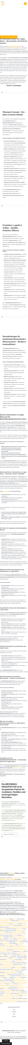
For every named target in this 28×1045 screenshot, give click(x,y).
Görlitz (14, 946)
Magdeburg (5, 967)
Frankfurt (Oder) (3, 941)
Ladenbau (12, 879)
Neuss (7, 977)
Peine (25, 982)
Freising (5, 943)
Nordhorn (2, 979)
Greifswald (18, 946)
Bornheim (22, 927)
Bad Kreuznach (12, 922)
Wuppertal (2, 1001)
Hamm (1, 949)
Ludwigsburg (13, 966)
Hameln (23, 948)
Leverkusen (5, 964)
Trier (1, 996)
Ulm (7, 996)
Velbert (13, 996)
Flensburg (20, 940)
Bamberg (6, 923)
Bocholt (11, 927)
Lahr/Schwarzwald (8, 962)
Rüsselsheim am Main (23, 987)
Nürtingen (16, 979)
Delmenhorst (2, 933)
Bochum (15, 927)
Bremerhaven (20, 928)
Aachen (4, 919)
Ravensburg (7, 985)
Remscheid (2, 987)
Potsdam (20, 983)
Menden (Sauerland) (17, 969)
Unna (10, 996)
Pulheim (24, 983)
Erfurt (23, 936)
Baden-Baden (6, 922)
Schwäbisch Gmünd (15, 991)
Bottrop (26, 927)
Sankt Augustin (7, 990)
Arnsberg (2, 920)
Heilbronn (20, 949)
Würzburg (10, 1001)
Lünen (1, 967)
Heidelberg (15, 949)
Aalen (1, 919)
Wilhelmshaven (12, 1000)
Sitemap (14, 1016)
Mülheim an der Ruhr (9, 972)
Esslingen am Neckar (21, 938)
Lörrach (24, 964)
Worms (6, 1001)
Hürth (18, 953)
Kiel (4, 957)
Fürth (8, 943)
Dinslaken (19, 933)
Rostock (5, 988)
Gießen (6, 944)
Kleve (7, 957)
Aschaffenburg (7, 920)
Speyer (4, 995)
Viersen (16, 996)
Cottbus (14, 931)
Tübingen (25, 995)
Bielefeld (23, 925)
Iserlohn (1, 954)
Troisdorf (4, 996)
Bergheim (25, 923)
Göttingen (2, 946)
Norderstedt (18, 977)
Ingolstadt (10, 954)
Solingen (24, 993)
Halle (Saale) (18, 948)
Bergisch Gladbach (4, 925)
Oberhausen (21, 979)
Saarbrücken (21, 988)
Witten (20, 1000)
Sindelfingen (7, 993)
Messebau (2, 879)
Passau (22, 982)
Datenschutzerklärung (6, 1043)
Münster (16, 972)
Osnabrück (8, 982)
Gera (23, 943)
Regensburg (20, 985)
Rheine (6, 987)
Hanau (4, 949)
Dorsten (23, 933)
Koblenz (15, 957)
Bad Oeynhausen (20, 922)
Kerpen (1, 957)
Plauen (11, 983)
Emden (1, 936)
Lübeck (24, 966)
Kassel (9, 956)
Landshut (2, 962)
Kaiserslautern (24, 954)
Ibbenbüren (22, 953)
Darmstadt (18, 931)
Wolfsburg (24, 1000)
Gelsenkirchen (12, 944)
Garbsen (19, 943)
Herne (10, 951)
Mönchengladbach (11, 970)
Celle (25, 930)
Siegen (20, 993)
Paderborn (18, 982)
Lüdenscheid (19, 966)
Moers (5, 970)
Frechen (18, 941)
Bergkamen (11, 925)
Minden (1, 970)
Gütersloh (9, 948)
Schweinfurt (7, 991)
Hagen (13, 948)
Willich (17, 1000)
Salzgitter (2, 990)
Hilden (21, 951)
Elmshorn (16, 936)
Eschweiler (11, 938)
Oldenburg (24, 980)
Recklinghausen (13, 985)
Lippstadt (11, 964)
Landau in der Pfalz (20, 961)
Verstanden (6, 1040)
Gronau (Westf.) (3, 948)
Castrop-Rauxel (20, 930)
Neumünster (7, 975)
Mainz (9, 967)
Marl (20, 967)
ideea (11, 873)
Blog (14, 1014)
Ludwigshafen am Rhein (5, 966)
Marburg (17, 967)
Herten (7, 951)
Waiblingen (9, 998)
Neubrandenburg (3, 974)
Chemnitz (2, 931)
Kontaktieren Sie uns (17, 767)
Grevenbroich (24, 946)
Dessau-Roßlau (9, 933)
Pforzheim (2, 983)
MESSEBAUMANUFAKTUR (15, 46)
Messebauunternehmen (17, 877)
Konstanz (9, 959)
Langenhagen (8, 961)
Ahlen (8, 919)
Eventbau (7, 879)
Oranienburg (2, 982)
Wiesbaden (6, 1000)
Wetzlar (1, 1000)
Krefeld (12, 959)
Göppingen (7, 946)
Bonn (18, 927)
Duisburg (14, 935)
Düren (23, 935)
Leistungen (6, 491)
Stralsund (12, 995)
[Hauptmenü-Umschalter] (25, 3)
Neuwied (23, 975)
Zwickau (15, 1001)
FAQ (14, 1009)
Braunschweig (3, 928)
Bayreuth (16, 923)
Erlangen (2, 938)
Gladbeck (21, 944)
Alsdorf (14, 919)
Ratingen (2, 985)
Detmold (15, 933)
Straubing (16, 995)
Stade (8, 995)
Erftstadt (20, 936)
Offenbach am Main (17, 980)
